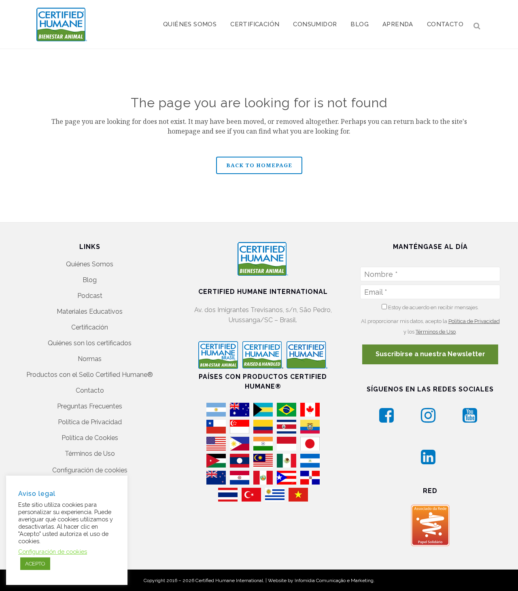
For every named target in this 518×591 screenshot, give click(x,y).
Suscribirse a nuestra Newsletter (430, 354)
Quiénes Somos (89, 264)
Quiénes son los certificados (90, 343)
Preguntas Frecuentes (89, 406)
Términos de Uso (90, 453)
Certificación (89, 327)
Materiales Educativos (90, 311)
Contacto (90, 390)
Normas (90, 359)
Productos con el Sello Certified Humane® (89, 374)
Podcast (89, 296)
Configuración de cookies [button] (89, 470)
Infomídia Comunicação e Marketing (334, 580)
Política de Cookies (90, 438)
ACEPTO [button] (35, 564)
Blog (90, 280)
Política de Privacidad (90, 422)
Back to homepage (259, 165)
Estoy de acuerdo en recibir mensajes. (433, 307)
